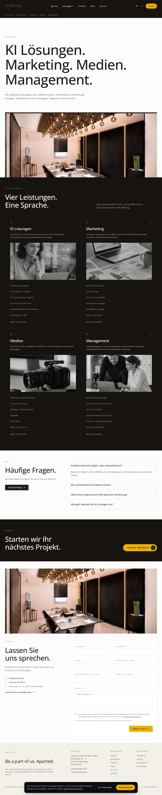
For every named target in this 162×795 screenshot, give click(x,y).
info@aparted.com (16, 678)
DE (137, 6)
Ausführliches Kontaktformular (18, 692)
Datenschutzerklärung (132, 717)
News (112, 766)
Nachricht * (81, 688)
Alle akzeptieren (126, 787)
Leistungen (115, 759)
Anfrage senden (139, 728)
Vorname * (80, 646)
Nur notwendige (105, 787)
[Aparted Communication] (13, 6)
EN (142, 6)
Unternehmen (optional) (87, 674)
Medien (42, 15)
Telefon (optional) (125, 660)
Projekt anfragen (15, 487)
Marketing (33, 15)
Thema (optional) (124, 674)
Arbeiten (114, 762)
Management (53, 15)
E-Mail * (79, 660)
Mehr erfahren (18, 322)
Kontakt (151, 6)
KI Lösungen (21, 15)
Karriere (113, 770)
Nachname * (121, 646)
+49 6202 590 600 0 (17, 682)
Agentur (113, 755)
